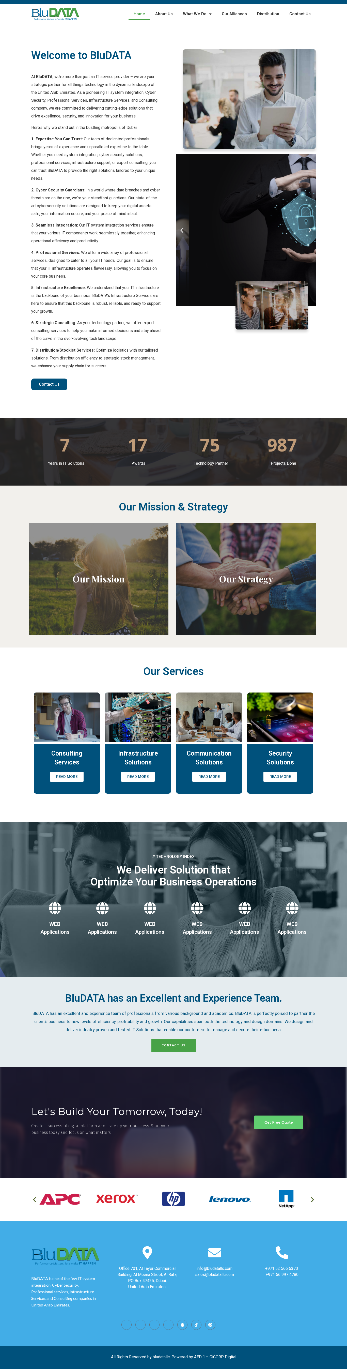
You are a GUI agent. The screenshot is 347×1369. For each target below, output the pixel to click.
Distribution (268, 13)
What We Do (195, 13)
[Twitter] (154, 1325)
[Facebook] (140, 1325)
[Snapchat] (182, 1325)
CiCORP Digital (223, 1357)
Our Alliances (234, 13)
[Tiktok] (196, 1325)
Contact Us (300, 13)
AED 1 (199, 1357)
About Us (164, 13)
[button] (182, 230)
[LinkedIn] (168, 1325)
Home (139, 13)
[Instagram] (126, 1325)
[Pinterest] (210, 1325)
